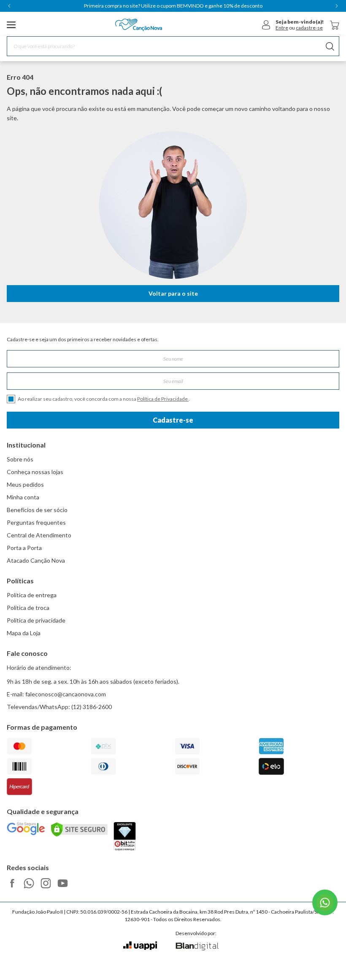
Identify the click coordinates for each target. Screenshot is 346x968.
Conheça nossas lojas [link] (35, 471)
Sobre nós (20, 459)
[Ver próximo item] (337, 6)
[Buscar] (330, 46)
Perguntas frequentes (36, 522)
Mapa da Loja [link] (24, 632)
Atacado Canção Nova (36, 560)
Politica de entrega (32, 595)
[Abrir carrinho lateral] (334, 25)
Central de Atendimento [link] (39, 535)
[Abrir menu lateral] (11, 25)
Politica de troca (28, 607)
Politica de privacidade (36, 620)
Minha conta (23, 497)
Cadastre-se (173, 420)
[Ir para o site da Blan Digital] (196, 946)
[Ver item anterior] (9, 6)
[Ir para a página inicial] (138, 25)
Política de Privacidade (163, 399)
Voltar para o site (173, 293)
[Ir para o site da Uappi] (140, 945)
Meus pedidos (25, 484)
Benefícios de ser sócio (37, 509)
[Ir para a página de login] (266, 25)
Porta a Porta (24, 547)
